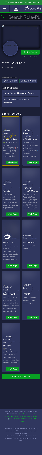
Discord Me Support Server (26, 414)
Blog (36, 419)
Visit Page (12, 162)
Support (21, 421)
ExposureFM (29, 242)
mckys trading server (10, 141)
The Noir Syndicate (7, 347)
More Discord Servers (21, 376)
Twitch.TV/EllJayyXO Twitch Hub (12, 296)
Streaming (28, 81)
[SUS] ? (26, 294)
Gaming (10, 81)
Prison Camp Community (9, 244)
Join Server (32, 52)
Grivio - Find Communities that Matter (18, 416)
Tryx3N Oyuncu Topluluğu (30, 192)
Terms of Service (14, 419)
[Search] (3, 16)
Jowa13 (6, 190)
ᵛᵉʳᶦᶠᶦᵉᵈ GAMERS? (13, 63)
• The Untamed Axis (30, 141)
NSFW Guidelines (27, 419)
